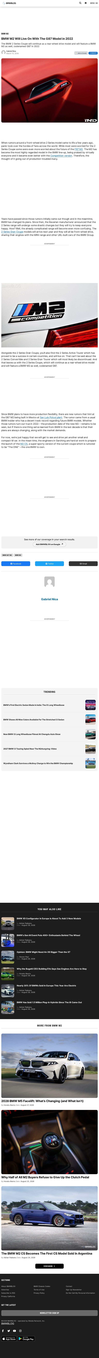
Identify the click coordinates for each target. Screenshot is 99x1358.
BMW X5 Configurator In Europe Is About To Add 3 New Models (49, 918)
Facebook (16, 564)
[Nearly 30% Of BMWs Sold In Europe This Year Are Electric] (7, 985)
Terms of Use (39, 1290)
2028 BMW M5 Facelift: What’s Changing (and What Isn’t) (42, 1101)
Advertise (5, 1290)
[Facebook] (3, 1331)
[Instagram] (21, 1331)
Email (84, 564)
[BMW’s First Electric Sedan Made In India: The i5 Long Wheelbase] (90, 701)
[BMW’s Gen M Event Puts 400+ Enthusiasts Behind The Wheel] (7, 935)
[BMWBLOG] (49, 1324)
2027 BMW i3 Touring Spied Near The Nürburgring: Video (30, 749)
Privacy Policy (39, 1293)
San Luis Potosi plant (51, 417)
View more (48, 1266)
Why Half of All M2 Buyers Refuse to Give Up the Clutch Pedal (45, 1177)
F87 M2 (79, 149)
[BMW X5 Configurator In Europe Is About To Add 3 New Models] (7, 918)
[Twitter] (9, 1331)
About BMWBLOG (8, 1286)
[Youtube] (15, 1331)
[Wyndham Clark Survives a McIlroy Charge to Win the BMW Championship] (90, 759)
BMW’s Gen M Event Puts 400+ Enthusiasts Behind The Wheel (48, 935)
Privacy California (8, 1296)
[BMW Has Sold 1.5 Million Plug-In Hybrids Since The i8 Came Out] (7, 1002)
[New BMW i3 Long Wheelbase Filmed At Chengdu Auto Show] (90, 730)
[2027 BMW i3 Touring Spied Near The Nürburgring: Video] (90, 745)
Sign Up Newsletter (74, 1290)
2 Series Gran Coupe (12, 231)
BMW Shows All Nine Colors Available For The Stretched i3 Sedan (33, 719)
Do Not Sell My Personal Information (80, 1293)
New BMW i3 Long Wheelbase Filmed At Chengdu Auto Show (31, 734)
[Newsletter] (85, 3)
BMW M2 (5, 34)
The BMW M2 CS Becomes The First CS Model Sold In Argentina (46, 1253)
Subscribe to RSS (8, 1293)
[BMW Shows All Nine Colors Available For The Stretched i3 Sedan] (90, 715)
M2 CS (23, 443)
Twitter (50, 564)
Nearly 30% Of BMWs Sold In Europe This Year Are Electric (46, 985)
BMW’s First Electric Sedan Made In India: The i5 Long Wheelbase (33, 705)
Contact (69, 1286)
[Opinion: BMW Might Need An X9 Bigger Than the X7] (7, 952)
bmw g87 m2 (7, 555)
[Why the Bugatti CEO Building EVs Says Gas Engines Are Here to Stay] (7, 969)
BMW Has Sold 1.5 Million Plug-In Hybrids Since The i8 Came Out (49, 1002)
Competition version (61, 155)
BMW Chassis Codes (42, 1286)
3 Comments (93, 53)
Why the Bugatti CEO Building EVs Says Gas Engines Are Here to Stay (52, 969)
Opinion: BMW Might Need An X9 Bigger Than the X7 (43, 952)
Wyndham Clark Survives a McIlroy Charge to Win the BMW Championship (38, 763)
